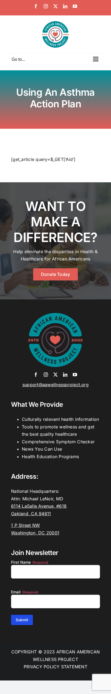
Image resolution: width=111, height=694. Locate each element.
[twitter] (55, 374)
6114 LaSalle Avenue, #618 (39, 506)
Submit (22, 619)
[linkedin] (65, 374)
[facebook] (36, 374)
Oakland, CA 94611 (31, 513)
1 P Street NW (25, 525)
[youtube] (75, 374)
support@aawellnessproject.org (55, 384)
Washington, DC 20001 (35, 533)
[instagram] (46, 374)
